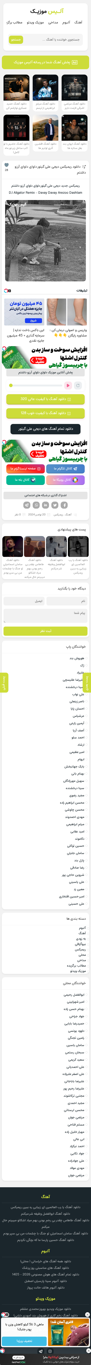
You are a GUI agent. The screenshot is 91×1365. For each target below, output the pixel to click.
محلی (82, 955)
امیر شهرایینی (75, 1002)
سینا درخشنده (75, 687)
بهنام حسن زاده (74, 1009)
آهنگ (78, 23)
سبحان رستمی (74, 1052)
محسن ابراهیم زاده (72, 802)
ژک (82, 665)
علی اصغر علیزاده (73, 1074)
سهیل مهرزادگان (73, 781)
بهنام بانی (77, 773)
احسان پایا (77, 708)
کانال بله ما (22, 480)
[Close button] (87, 1314)
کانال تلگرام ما (63, 468)
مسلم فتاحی (76, 1124)
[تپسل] (4, 348)
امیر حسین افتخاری (71, 896)
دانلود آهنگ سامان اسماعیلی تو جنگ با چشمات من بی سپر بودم (45, 1233)
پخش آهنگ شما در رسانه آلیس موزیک (42, 62)
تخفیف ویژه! (24, 1341)
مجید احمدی (76, 1103)
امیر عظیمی (77, 752)
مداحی (53, 23)
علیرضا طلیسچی (73, 680)
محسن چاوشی (74, 810)
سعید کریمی (76, 1060)
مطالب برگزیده (12, 23)
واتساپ (36, 505)
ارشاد (80, 745)
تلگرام (26, 505)
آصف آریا (78, 730)
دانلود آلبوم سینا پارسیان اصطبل (45, 1281)
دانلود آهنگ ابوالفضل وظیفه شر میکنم (45, 1214)
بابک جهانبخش (74, 766)
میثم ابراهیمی (75, 824)
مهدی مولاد (77, 1168)
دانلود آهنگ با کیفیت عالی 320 (43, 399)
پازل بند (79, 860)
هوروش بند (77, 658)
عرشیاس (78, 716)
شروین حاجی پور (73, 875)
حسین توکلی (75, 846)
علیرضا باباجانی (74, 1081)
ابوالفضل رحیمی (74, 995)
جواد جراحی (76, 1016)
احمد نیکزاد (77, 1146)
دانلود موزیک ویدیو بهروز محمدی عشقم (45, 1309)
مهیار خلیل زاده (74, 1132)
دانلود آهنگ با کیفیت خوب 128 (43, 413)
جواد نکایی (77, 1153)
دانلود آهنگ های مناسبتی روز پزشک (45, 1268)
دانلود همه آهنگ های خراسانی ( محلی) (45, 1261)
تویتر (54, 505)
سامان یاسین (75, 1045)
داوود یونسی (76, 1031)
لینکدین (45, 505)
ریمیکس (58, 514)
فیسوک (64, 505)
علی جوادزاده (76, 1161)
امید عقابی (77, 831)
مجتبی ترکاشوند (73, 1096)
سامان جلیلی (75, 853)
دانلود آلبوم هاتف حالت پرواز (45, 1287)
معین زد (79, 889)
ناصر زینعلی (77, 701)
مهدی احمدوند (74, 817)
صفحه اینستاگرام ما (23, 468)
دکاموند (79, 839)
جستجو (16, 39)
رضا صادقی (77, 867)
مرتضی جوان (76, 1117)
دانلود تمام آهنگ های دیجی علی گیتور (45, 429)
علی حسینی (76, 904)
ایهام (81, 759)
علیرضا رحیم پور (73, 1088)
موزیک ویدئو (35, 23)
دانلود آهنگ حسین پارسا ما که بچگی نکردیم (45, 1240)
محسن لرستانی (74, 1110)
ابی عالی (78, 1139)
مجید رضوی (76, 795)
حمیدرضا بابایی (74, 1023)
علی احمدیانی (75, 1067)
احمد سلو (78, 737)
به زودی (81, 939)
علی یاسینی (76, 882)
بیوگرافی (80, 944)
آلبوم (66, 23)
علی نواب (78, 694)
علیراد (80, 672)
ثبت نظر (45, 631)
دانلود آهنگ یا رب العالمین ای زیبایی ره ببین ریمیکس (45, 1207)
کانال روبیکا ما (62, 480)
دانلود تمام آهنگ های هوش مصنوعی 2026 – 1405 (45, 1274)
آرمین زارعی (76, 723)
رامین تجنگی (76, 1038)
